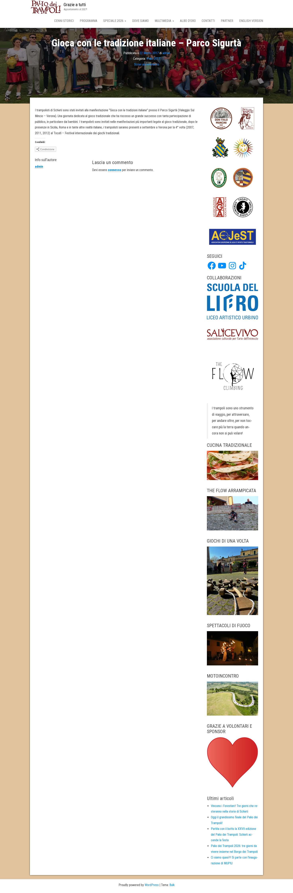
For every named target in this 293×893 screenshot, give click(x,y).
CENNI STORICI (64, 21)
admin (166, 53)
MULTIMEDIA (163, 21)
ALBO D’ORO (188, 21)
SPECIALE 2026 (113, 21)
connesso (114, 170)
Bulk (172, 885)
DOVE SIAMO (140, 21)
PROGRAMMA (88, 21)
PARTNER (227, 21)
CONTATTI (208, 21)
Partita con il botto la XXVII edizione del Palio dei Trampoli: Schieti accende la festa (233, 834)
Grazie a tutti (75, 4)
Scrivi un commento (146, 64)
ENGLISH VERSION (251, 21)
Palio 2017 (153, 59)
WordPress (152, 885)
